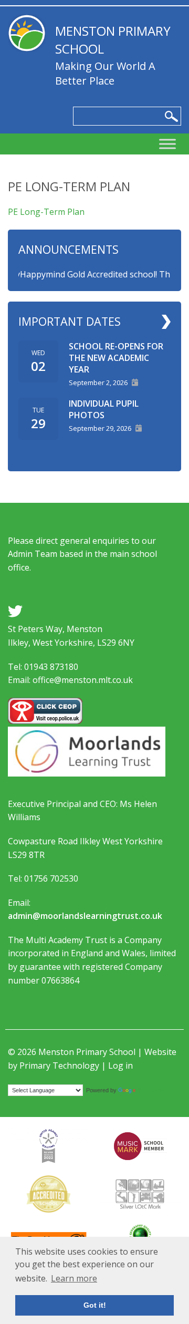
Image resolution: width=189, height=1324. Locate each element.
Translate (151, 1090)
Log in (120, 1065)
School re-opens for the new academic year (116, 357)
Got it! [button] (94, 1305)
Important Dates (69, 321)
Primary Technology (59, 1065)
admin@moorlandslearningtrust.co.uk (85, 916)
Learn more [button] (74, 1278)
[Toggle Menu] (167, 144)
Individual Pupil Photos (104, 409)
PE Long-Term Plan (46, 212)
